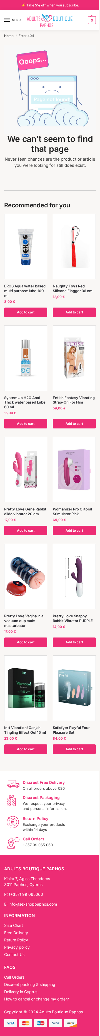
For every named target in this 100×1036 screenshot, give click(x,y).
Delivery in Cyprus (20, 991)
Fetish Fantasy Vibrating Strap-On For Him (74, 400)
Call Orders (14, 977)
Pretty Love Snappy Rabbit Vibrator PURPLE (73, 618)
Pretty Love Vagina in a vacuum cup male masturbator (23, 621)
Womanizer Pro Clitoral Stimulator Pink (72, 511)
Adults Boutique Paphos (61, 1011)
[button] (91, 20)
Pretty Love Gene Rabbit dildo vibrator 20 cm (25, 511)
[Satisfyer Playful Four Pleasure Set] (74, 688)
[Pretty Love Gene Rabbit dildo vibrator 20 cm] (25, 469)
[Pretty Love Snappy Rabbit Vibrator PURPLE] (74, 576)
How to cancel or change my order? (36, 999)
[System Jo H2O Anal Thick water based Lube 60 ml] (25, 358)
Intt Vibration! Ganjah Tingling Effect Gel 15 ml (25, 730)
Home (9, 36)
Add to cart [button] (25, 312)
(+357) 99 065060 (26, 894)
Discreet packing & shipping (29, 984)
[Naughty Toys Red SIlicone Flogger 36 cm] (74, 246)
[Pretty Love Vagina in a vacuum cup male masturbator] (25, 576)
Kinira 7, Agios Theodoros (27, 878)
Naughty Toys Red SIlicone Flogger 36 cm (72, 288)
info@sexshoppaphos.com (33, 904)
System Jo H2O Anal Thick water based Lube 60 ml (25, 402)
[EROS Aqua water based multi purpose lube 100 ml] (25, 246)
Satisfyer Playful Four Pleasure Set (71, 730)
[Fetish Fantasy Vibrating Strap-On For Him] (74, 358)
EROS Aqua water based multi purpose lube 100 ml (25, 291)
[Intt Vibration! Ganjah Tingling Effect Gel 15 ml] (25, 688)
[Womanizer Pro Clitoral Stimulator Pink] (74, 469)
